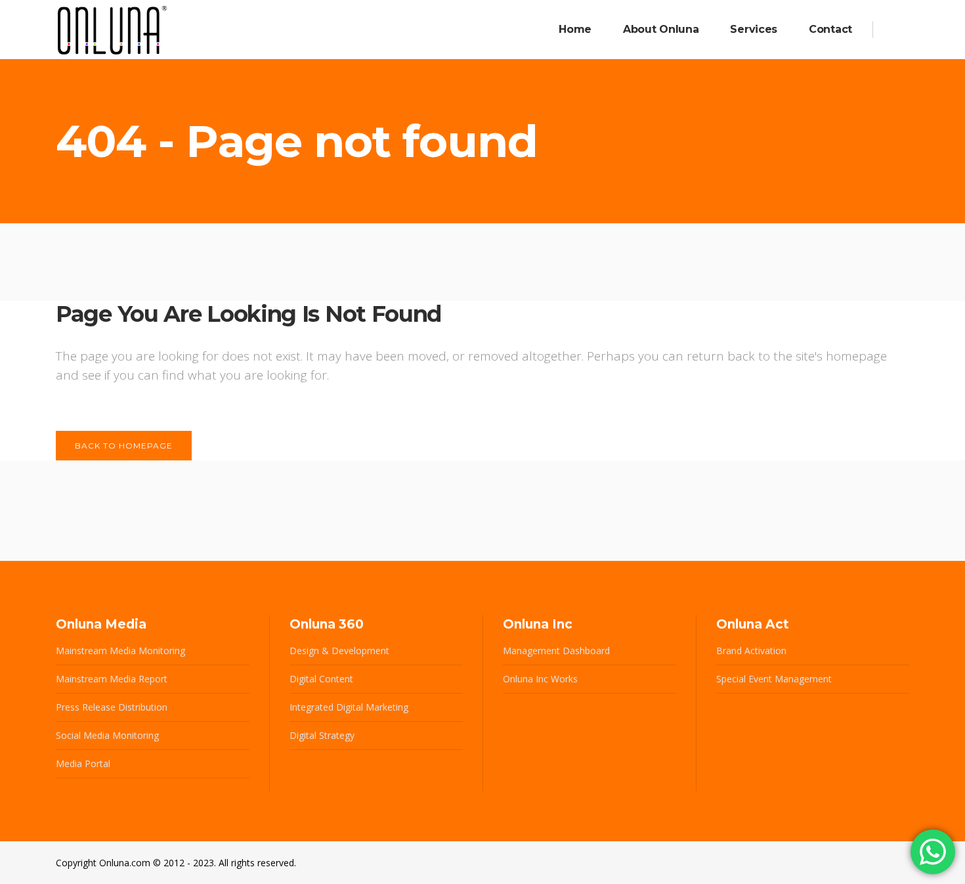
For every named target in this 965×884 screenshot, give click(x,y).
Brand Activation (751, 650)
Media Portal (83, 763)
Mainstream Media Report (111, 679)
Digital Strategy (322, 735)
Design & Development (339, 650)
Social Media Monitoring (107, 735)
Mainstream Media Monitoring (120, 650)
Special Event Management (774, 679)
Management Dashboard (556, 650)
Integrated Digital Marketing (349, 707)
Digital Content (321, 679)
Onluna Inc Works (540, 679)
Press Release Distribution (111, 707)
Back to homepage (124, 446)
